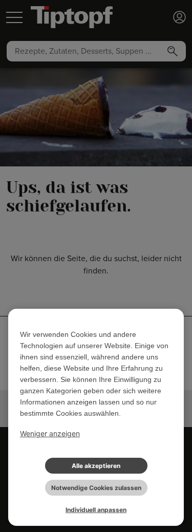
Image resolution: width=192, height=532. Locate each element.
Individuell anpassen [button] (96, 510)
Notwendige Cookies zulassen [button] (96, 488)
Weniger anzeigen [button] (50, 433)
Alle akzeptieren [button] (96, 466)
